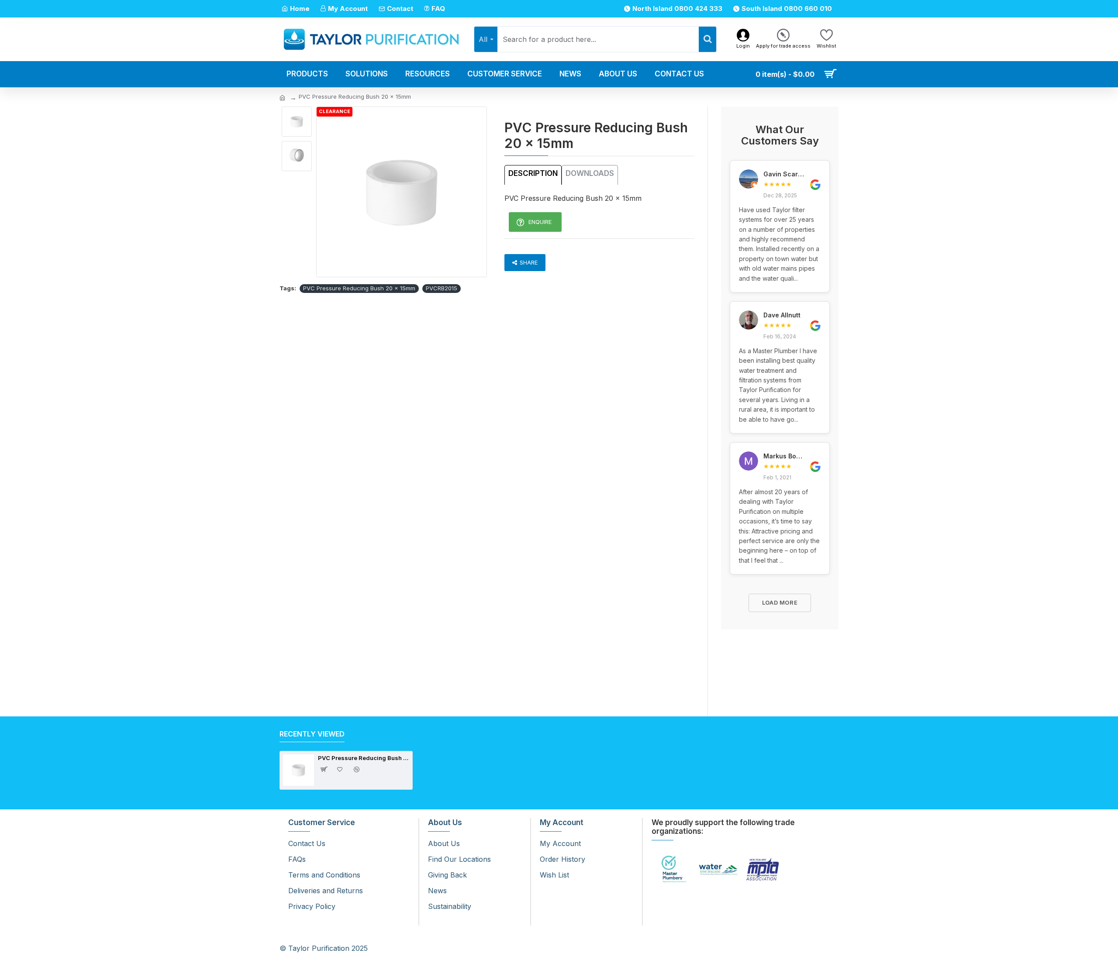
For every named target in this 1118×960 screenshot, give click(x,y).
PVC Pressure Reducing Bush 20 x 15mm (359, 288)
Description (533, 173)
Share (529, 262)
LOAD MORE (780, 602)
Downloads (590, 173)
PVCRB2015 (441, 288)
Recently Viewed (312, 733)
